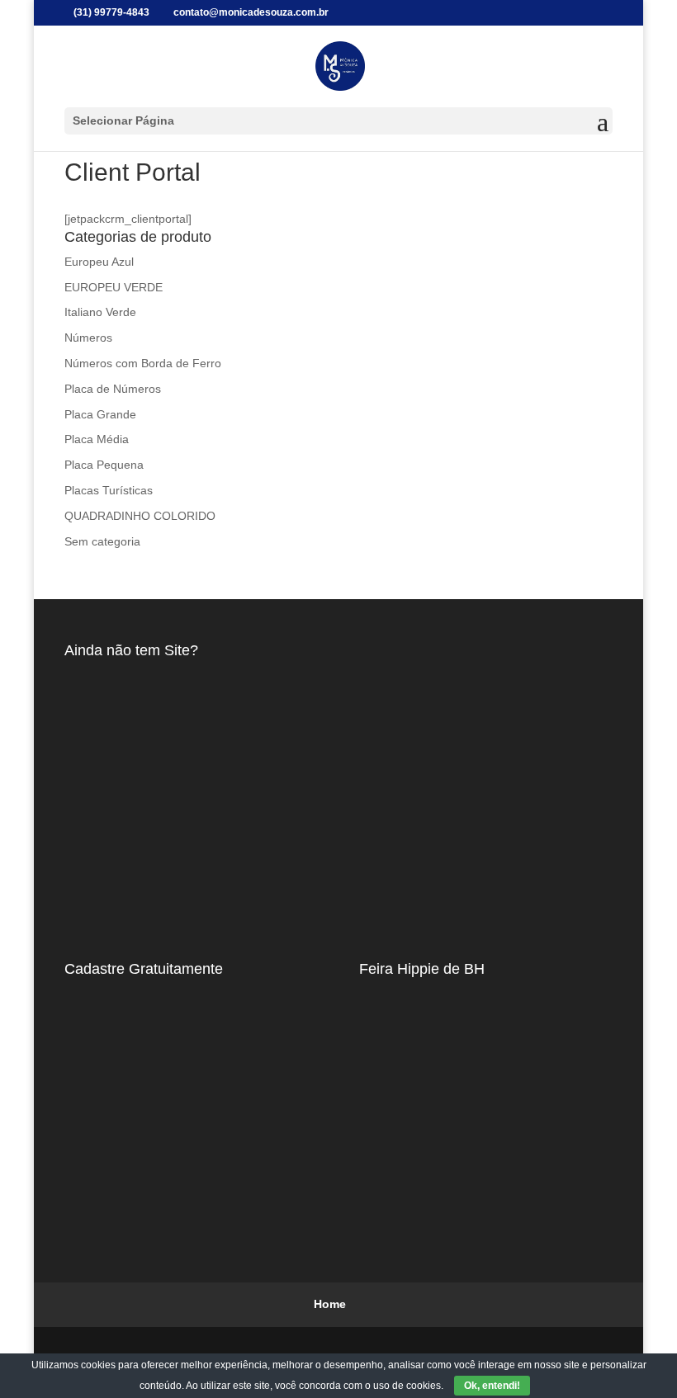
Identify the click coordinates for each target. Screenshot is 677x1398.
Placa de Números (112, 388)
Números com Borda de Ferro (142, 363)
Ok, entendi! (492, 1385)
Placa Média (96, 439)
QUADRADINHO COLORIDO (139, 515)
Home (330, 1304)
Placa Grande (100, 414)
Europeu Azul (99, 261)
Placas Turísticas (108, 490)
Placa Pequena (104, 464)
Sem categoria (102, 541)
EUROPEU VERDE (113, 287)
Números (88, 337)
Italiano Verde (100, 312)
